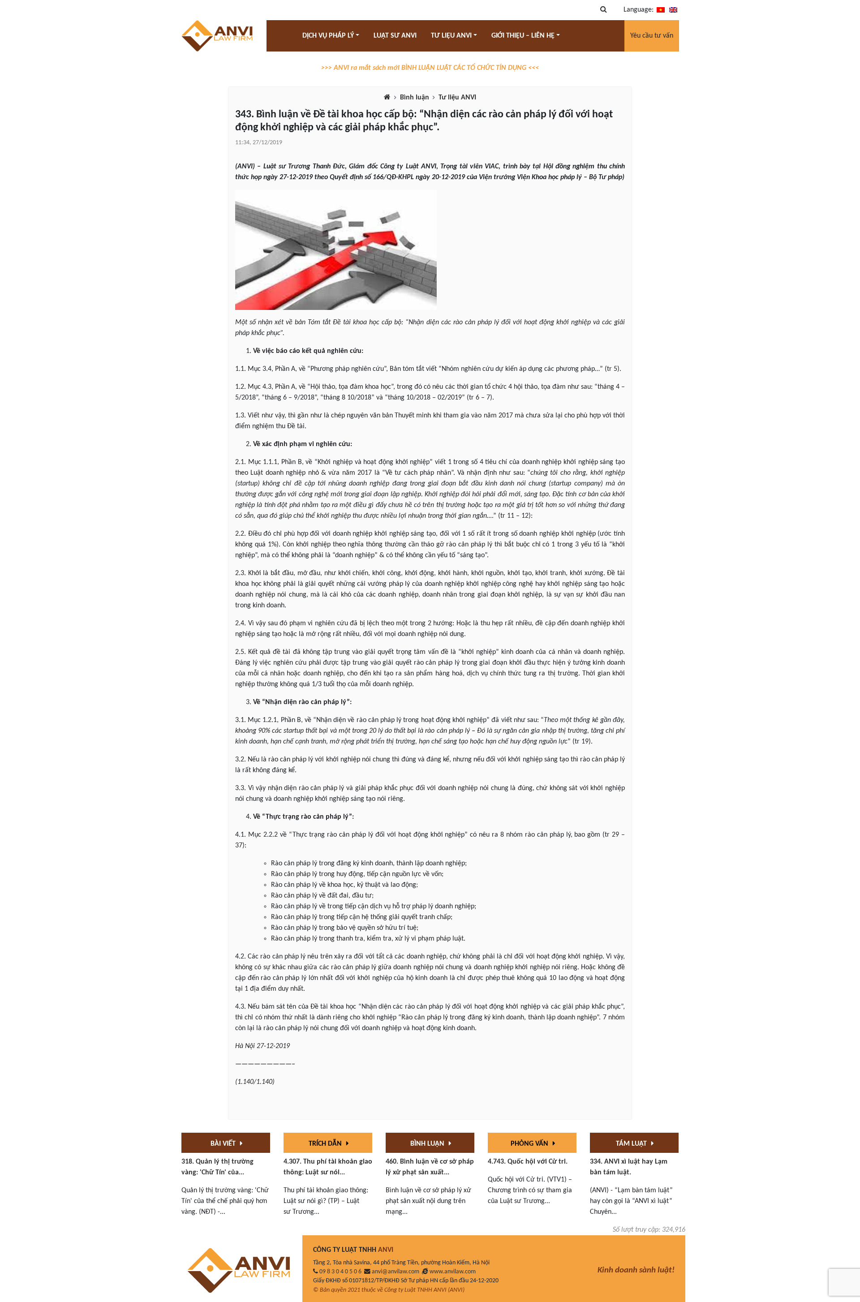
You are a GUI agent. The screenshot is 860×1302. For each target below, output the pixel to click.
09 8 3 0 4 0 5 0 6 (340, 1272)
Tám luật (632, 1143)
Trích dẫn (326, 1143)
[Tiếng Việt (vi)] (661, 9)
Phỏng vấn (530, 1143)
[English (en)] (673, 9)
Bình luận (414, 97)
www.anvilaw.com (453, 1272)
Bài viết (224, 1143)
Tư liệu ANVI (457, 97)
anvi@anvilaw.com (395, 1272)
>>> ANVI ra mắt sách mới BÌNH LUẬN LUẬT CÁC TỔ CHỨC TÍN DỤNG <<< (430, 68)
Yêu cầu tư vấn (651, 35)
